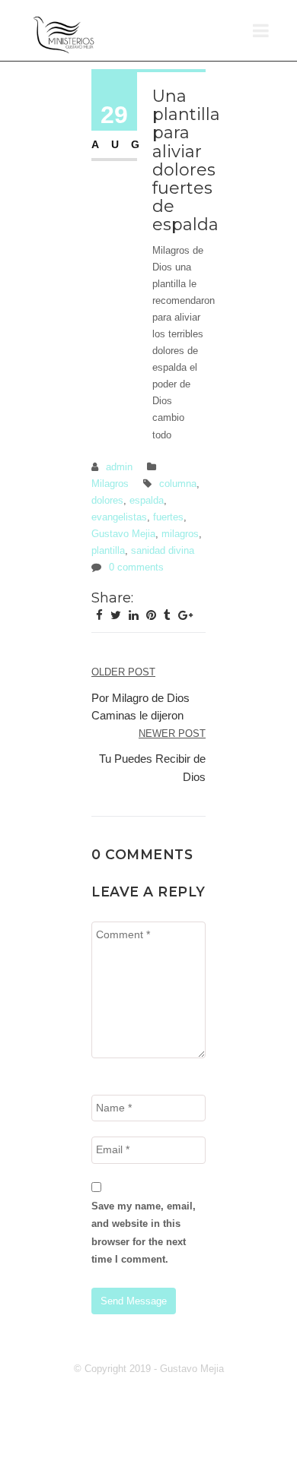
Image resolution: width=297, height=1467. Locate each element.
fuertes (168, 517)
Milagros (110, 483)
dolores (107, 500)
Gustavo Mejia (123, 533)
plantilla (108, 550)
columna (177, 483)
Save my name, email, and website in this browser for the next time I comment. (143, 1232)
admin (119, 467)
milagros (180, 533)
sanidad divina (162, 550)
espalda (146, 500)
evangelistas (119, 517)
